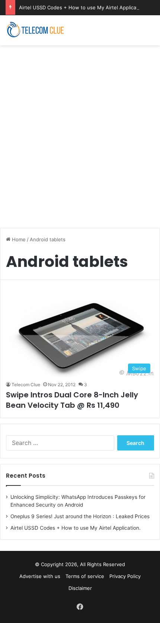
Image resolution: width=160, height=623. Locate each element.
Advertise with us (39, 576)
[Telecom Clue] (35, 30)
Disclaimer (80, 588)
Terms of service (84, 576)
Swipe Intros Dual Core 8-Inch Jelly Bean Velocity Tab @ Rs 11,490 (72, 400)
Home (18, 239)
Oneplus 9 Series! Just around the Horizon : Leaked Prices (80, 516)
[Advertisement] (80, 133)
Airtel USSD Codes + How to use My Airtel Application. (83, 7)
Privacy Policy (125, 576)
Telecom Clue (26, 384)
